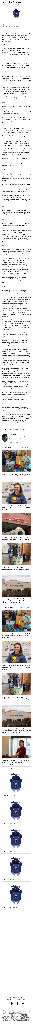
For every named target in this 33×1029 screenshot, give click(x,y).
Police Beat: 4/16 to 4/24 (9, 795)
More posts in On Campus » (25, 607)
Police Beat (24, 429)
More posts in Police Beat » (25, 768)
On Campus (15, 429)
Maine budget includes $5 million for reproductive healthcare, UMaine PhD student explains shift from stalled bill (16, 600)
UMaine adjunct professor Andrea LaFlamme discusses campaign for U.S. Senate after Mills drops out (16, 507)
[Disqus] (16, 930)
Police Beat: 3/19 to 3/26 (9, 907)
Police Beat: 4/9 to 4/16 (9, 823)
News (10, 429)
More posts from (13, 442)
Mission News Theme (11, 1026)
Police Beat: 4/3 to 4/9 (9, 851)
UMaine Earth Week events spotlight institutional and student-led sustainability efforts (15, 569)
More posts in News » (26, 447)
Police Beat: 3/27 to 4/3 (9, 879)
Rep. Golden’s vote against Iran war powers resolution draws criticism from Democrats (15, 538)
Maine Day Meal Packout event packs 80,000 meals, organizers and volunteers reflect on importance (16, 476)
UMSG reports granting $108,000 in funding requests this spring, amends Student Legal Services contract (15, 762)
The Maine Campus (16, 2)
